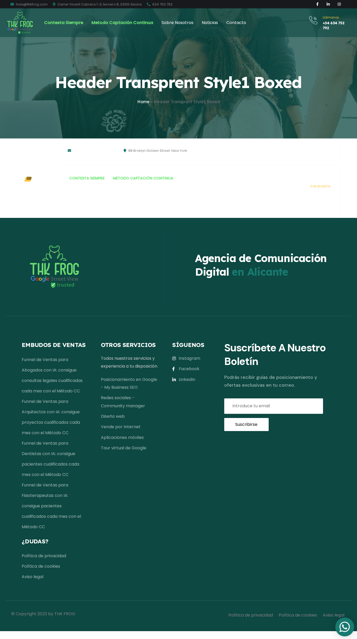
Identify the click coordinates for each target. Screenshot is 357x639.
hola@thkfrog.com (31, 4)
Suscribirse (246, 424)
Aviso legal (264, 156)
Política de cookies (236, 156)
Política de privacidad (255, 143)
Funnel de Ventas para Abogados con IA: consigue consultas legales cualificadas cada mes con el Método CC (52, 375)
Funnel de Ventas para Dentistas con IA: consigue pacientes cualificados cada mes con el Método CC (50, 459)
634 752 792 (162, 4)
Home (143, 101)
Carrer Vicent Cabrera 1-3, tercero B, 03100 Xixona (99, 4)
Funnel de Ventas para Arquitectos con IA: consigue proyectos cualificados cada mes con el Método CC (51, 417)
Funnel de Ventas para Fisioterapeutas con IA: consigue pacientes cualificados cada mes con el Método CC (51, 506)
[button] (344, 627)
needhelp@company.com (95, 150)
